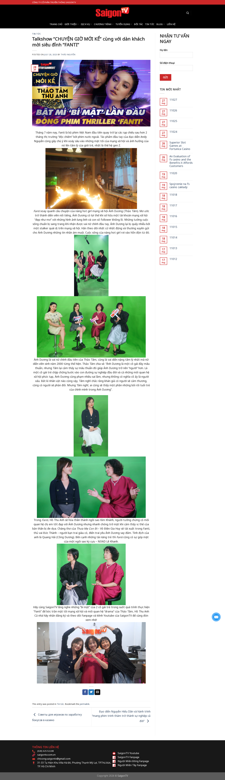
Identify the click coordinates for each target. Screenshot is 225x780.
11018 (173, 194)
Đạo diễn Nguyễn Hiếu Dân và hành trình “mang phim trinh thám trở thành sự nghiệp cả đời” (121, 716)
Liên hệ (171, 24)
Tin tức (149, 24)
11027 (173, 99)
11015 (173, 226)
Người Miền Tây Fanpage (132, 765)
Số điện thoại (167, 63)
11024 (173, 131)
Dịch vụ (85, 24)
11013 (173, 248)
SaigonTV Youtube (128, 753)
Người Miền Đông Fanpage (133, 761)
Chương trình (102, 24)
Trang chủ (56, 24)
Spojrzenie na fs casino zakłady (179, 185)
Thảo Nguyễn (68, 54)
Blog (159, 24)
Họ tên (163, 50)
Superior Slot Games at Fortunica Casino (179, 146)
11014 (173, 237)
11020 (173, 173)
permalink (84, 704)
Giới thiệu (71, 24)
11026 (173, 110)
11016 (173, 216)
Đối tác (138, 24)
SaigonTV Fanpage (128, 757)
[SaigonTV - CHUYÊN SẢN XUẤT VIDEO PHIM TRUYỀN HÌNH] (112, 12)
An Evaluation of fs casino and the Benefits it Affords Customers (181, 161)
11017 (173, 205)
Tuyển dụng (123, 24)
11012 (173, 259)
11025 (173, 121)
